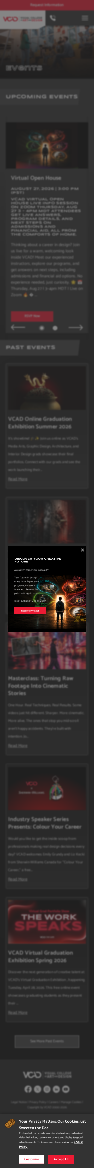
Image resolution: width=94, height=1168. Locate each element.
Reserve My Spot (30, 611)
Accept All (61, 1159)
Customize (31, 1159)
